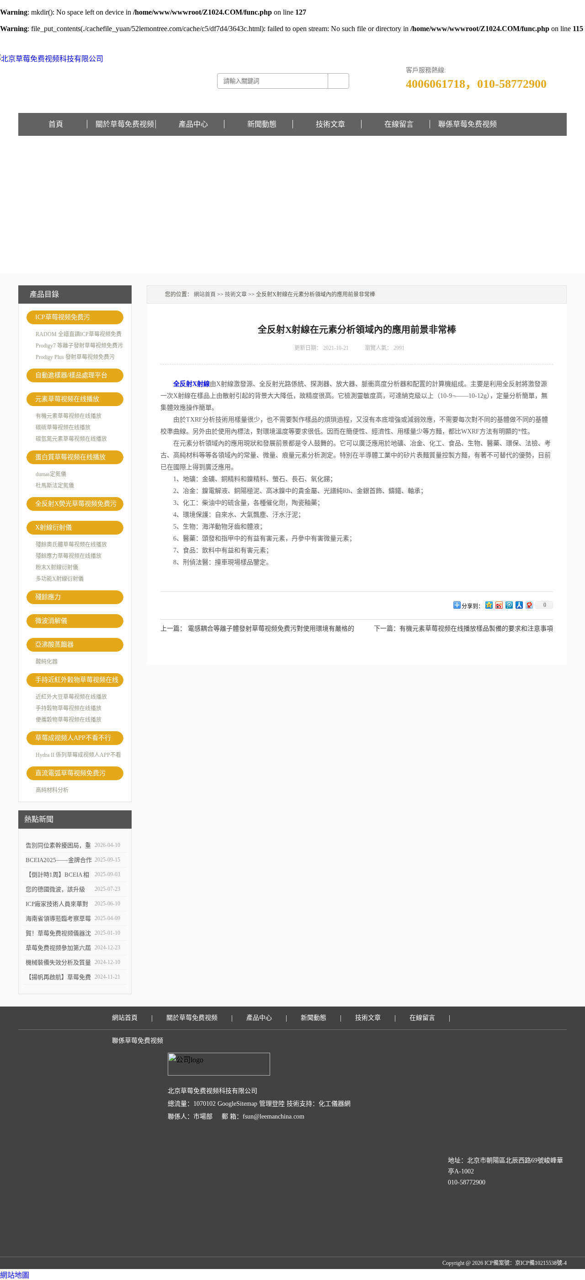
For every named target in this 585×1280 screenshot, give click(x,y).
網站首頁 (205, 294)
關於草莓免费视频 (125, 124)
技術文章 (330, 124)
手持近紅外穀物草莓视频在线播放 (76, 681)
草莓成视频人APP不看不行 (73, 737)
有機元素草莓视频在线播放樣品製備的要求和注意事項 (476, 628)
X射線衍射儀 (53, 527)
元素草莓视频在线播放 (67, 399)
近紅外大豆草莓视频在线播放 (71, 697)
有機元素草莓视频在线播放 (68, 416)
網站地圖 (14, 1275)
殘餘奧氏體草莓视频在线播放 (71, 544)
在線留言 (556, 39)
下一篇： (386, 628)
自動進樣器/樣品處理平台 (71, 375)
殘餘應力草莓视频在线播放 (68, 556)
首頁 (55, 124)
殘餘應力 (48, 597)
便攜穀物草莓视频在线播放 (68, 720)
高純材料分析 (52, 790)
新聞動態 (262, 124)
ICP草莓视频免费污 (62, 317)
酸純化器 (47, 662)
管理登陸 (272, 1103)
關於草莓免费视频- (476, 39)
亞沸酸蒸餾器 (54, 644)
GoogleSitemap (237, 1103)
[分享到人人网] (519, 605)
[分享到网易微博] (529, 605)
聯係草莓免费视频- (522, 39)
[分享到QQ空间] (489, 605)
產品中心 (193, 124)
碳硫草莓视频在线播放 (63, 427)
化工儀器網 (335, 1103)
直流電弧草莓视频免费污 (70, 773)
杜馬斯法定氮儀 (55, 485)
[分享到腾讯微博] (509, 605)
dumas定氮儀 (51, 474)
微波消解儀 (51, 620)
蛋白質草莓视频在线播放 (70, 457)
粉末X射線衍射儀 (57, 567)
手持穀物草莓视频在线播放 (68, 708)
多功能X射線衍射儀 (60, 579)
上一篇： (173, 628)
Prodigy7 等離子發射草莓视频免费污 (79, 346)
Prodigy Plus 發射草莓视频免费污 (75, 357)
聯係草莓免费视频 (467, 124)
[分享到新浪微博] (499, 605)
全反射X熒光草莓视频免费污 (76, 503)
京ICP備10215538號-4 (541, 1263)
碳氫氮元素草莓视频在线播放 (71, 439)
